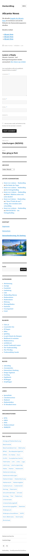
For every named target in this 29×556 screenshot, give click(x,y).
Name (4, 99)
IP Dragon (7, 329)
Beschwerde (7, 444)
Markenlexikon (9, 402)
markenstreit (18, 486)
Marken (11, 468)
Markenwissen (8, 297)
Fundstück (7, 288)
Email (4, 107)
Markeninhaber (8, 479)
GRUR (6, 420)
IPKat (5, 331)
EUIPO (5, 458)
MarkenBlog (8, 6)
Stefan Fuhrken (9, 45)
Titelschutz (18, 496)
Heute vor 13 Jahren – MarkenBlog (15, 208)
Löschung (6, 465)
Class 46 (6, 324)
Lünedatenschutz (9, 397)
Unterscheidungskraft (10, 503)
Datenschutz (6, 231)
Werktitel (22, 506)
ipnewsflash (8, 395)
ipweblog (7, 334)
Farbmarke (6, 461)
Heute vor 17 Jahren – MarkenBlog (15, 192)
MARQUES (7, 427)
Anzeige (6, 286)
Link (22, 45)
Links (18, 461)
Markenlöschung (20, 479)
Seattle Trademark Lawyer (12, 345)
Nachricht (7, 306)
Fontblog (7, 375)
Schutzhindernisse (9, 493)
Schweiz (19, 493)
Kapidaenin (7, 377)
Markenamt (19, 468)
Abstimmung (8, 283)
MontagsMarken (9, 304)
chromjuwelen (8, 368)
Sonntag (5, 496)
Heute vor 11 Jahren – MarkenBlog (15, 183)
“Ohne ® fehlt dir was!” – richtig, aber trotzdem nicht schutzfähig (13, 204)
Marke (5, 468)
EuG (18, 455)
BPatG (5, 451)
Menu (24, 6)
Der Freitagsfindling (12, 190)
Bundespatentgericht (16, 451)
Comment (6, 74)
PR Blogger (7, 379)
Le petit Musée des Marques (13, 336)
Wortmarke (19, 517)
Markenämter (8, 299)
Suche (4, 266)
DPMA (5, 455)
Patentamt (13, 489)
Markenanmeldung (9, 472)
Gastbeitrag (7, 290)
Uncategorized (8, 309)
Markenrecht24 (9, 341)
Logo (23, 461)
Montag (5, 489)
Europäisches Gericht (16, 458)
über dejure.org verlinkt (18, 62)
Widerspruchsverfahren (10, 513)
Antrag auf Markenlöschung (12, 441)
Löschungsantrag (16, 465)
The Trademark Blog (10, 347)
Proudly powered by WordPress (18, 550)
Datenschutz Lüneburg (11, 370)
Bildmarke (21, 448)
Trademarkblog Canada (11, 352)
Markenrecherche (8, 536)
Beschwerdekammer (10, 448)
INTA (5, 422)
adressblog (7, 366)
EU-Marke (12, 455)
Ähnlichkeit (6, 520)
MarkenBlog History (10, 295)
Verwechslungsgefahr (10, 506)
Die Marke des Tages (12, 185)
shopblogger (8, 382)
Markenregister (18, 482)
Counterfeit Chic (9, 327)
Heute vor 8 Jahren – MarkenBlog (14, 199)
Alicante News (8, 34)
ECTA (5, 418)
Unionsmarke (7, 499)
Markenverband (9, 425)
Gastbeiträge (6, 540)
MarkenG (7, 400)
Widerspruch (7, 510)
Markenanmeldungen (10, 475)
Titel (11, 496)
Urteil (5, 311)
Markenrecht (7, 482)
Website (5, 115)
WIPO (22, 513)
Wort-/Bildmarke (8, 517)
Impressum (6, 226)
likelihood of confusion (11, 338)
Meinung (7, 302)
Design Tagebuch (9, 372)
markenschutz (7, 486)
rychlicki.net (8, 343)
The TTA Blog (8, 350)
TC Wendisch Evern (10, 404)
